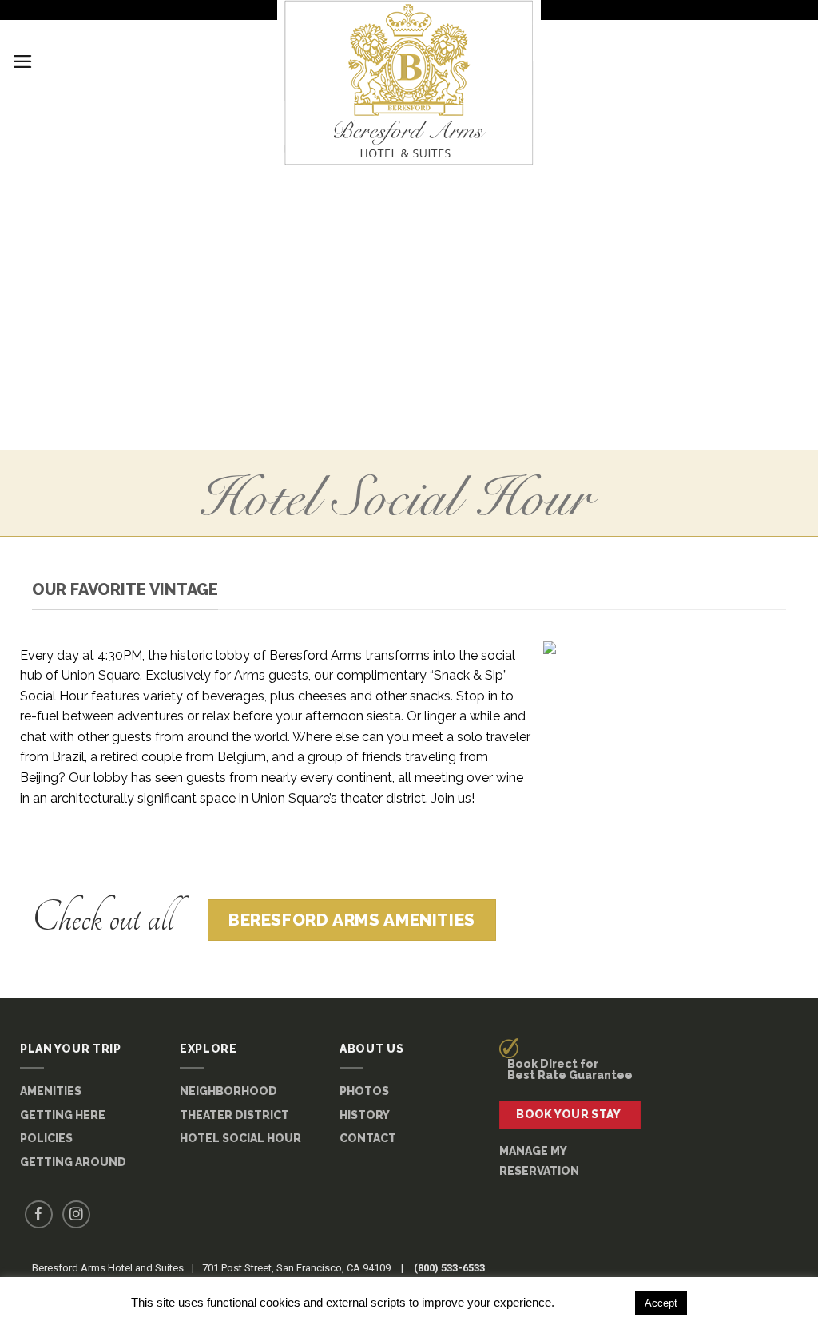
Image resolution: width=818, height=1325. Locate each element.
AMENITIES (50, 1091)
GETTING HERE (62, 1115)
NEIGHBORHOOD (228, 1091)
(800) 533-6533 (449, 1268)
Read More (592, 1302)
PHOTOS (364, 1091)
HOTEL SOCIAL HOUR (240, 1138)
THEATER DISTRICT (234, 1115)
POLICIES (46, 1138)
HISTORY (365, 1115)
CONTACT (368, 1138)
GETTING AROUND (73, 1162)
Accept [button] (661, 1303)
